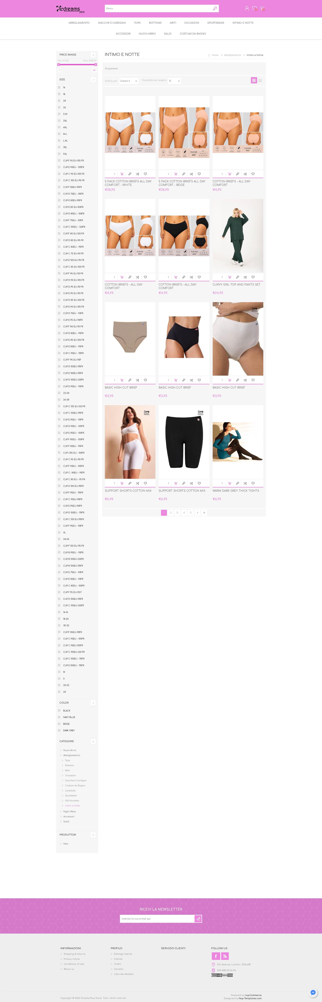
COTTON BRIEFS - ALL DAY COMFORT (231, 183)
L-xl (65, 141)
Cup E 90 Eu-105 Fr (73, 307)
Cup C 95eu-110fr (72, 499)
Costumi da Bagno (75, 785)
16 (64, 87)
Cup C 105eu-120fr (73, 605)
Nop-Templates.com (250, 998)
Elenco (260, 80)
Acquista (122, 174)
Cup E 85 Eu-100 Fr (73, 340)
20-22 (66, 685)
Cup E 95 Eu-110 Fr (73, 293)
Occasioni (70, 775)
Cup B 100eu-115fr (73, 566)
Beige (66, 724)
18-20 (66, 619)
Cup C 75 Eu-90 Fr (73, 253)
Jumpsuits (70, 790)
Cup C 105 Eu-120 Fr (74, 406)
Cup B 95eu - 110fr (73, 552)
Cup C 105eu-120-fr (74, 652)
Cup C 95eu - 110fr (73, 353)
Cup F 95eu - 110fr (73, 526)
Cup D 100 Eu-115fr (73, 486)
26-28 (66, 400)
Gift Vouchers (72, 801)
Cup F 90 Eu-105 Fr (73, 161)
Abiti (67, 770)
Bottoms (69, 765)
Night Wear (69, 811)
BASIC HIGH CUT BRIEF (121, 387)
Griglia (254, 80)
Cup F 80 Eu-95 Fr (73, 326)
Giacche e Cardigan (76, 780)
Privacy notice (72, 959)
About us (69, 969)
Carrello (262, 8)
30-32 (66, 625)
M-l (65, 134)
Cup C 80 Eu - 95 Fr (74, 479)
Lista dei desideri (124, 974)
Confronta (137, 174)
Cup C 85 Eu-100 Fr (73, 267)
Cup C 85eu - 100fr (73, 586)
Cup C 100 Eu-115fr (73, 519)
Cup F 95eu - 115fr (73, 493)
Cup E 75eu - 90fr (73, 572)
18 (64, 94)
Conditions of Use (74, 964)
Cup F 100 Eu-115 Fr (73, 546)
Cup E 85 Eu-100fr (73, 207)
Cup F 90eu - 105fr (73, 466)
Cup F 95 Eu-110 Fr (73, 273)
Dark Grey (69, 730)
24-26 (66, 539)
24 (64, 101)
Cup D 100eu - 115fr (73, 512)
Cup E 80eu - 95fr (73, 346)
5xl (65, 154)
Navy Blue (69, 717)
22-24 (66, 393)
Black (66, 711)
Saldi (66, 821)
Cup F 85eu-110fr (72, 632)
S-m (65, 114)
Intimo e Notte (72, 806)
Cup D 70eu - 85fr (73, 194)
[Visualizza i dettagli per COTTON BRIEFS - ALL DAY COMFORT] (238, 132)
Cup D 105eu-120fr (73, 380)
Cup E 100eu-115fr (73, 373)
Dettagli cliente (123, 954)
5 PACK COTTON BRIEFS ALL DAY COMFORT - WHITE (128, 183)
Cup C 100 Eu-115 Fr (73, 180)
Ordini (117, 964)
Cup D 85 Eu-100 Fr (73, 300)
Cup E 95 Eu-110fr (73, 320)
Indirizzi (118, 959)
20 (64, 692)
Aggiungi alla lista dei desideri (145, 174)
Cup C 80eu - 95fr (73, 247)
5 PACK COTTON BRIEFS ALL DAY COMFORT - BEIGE (182, 183)
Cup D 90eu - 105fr (73, 426)
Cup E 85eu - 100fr (73, 433)
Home (215, 55)
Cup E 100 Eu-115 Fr (73, 260)
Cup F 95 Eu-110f (72, 360)
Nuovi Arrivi (69, 750)
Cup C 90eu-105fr (73, 645)
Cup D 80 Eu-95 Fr (73, 240)
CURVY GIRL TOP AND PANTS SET (236, 284)
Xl (64, 532)
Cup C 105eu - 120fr (74, 227)
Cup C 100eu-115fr (73, 413)
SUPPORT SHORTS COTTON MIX (128, 490)
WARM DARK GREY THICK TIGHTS (236, 490)
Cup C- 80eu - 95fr (73, 473)
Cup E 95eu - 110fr (73, 420)
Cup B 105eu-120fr (73, 559)
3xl (65, 147)
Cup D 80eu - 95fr (73, 333)
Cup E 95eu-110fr (72, 506)
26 (64, 107)
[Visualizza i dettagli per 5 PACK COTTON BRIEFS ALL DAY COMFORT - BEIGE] (184, 132)
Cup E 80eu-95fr (72, 200)
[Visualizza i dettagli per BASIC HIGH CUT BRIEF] (130, 339)
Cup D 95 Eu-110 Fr (73, 287)
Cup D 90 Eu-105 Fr (73, 280)
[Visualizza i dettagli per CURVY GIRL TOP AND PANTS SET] (238, 235)
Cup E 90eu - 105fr (73, 167)
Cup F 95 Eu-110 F (72, 592)
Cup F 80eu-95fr (72, 187)
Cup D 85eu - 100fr (73, 214)
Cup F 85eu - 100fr (73, 439)
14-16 (65, 612)
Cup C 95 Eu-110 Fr (73, 459)
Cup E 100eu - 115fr (73, 665)
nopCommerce (253, 995)
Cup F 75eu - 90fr (73, 220)
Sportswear (71, 795)
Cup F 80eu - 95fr (73, 446)
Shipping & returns (74, 954)
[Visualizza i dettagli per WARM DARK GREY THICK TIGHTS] (238, 442)
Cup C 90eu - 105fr (73, 639)
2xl (65, 121)
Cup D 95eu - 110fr (73, 386)
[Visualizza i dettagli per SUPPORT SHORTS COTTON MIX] (130, 442)
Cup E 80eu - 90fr (73, 579)
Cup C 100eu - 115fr (73, 659)
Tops (67, 760)
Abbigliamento (232, 55)
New (65, 844)
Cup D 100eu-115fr (73, 366)
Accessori (68, 816)
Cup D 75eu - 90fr (73, 313)
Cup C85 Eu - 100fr (73, 453)
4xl (65, 127)
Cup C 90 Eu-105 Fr (73, 174)
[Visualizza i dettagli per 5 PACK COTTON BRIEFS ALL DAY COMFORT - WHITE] (130, 132)
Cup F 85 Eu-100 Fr (73, 234)
